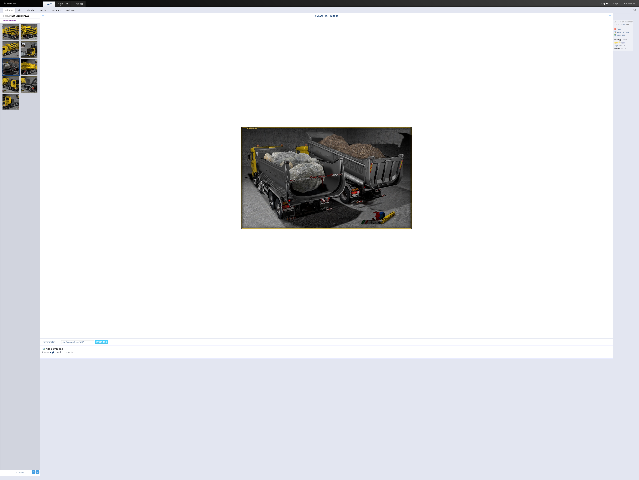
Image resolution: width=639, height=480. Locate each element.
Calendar (30, 10)
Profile (43, 10)
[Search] (634, 10)
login (52, 352)
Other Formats (622, 32)
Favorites (56, 10)
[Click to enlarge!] (326, 178)
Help (615, 3)
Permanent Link (49, 342)
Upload (78, 4)
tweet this (101, 341)
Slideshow (20, 472)
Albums (9, 10)
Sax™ (49, 4)
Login (604, 3)
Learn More (629, 3)
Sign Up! (63, 4)
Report (619, 29)
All (19, 10)
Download (620, 35)
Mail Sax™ (70, 10)
